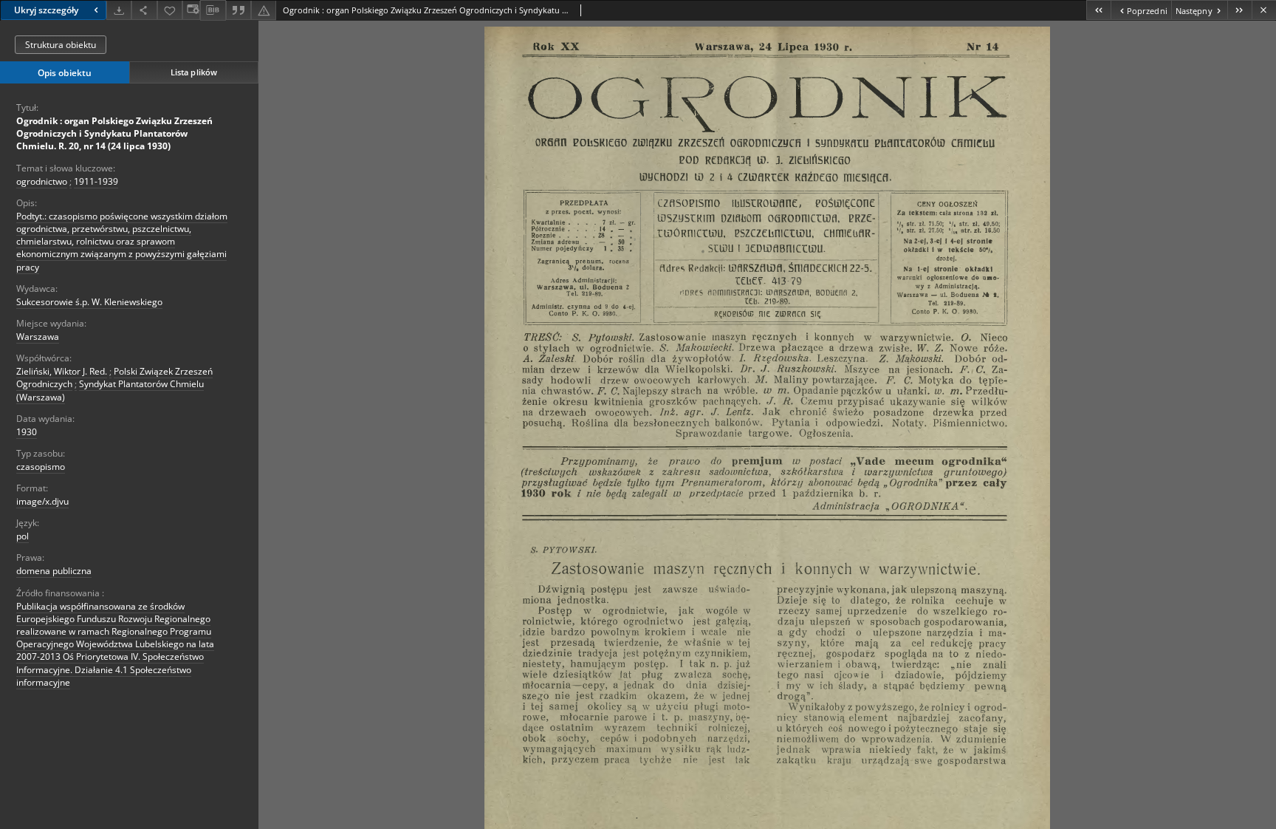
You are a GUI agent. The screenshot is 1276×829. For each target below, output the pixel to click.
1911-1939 (96, 181)
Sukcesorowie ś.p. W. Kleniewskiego (89, 302)
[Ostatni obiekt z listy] (1239, 10)
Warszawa (37, 336)
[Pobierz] (118, 10)
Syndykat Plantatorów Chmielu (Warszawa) (110, 390)
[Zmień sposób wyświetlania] (191, 10)
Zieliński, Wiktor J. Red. (61, 371)
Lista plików (194, 72)
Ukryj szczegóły (46, 10)
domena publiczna (54, 570)
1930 (26, 432)
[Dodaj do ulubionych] (169, 10)
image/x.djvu (42, 501)
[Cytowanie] (238, 10)
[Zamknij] (1264, 10)
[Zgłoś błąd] (263, 10)
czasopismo (40, 466)
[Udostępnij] (144, 10)
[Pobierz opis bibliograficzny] (212, 10)
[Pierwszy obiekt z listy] (1098, 10)
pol (22, 536)
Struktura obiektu (60, 44)
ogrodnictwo (41, 181)
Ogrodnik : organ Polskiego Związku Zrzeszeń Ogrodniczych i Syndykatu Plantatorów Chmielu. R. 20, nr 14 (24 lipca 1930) (114, 133)
